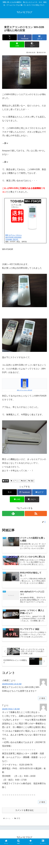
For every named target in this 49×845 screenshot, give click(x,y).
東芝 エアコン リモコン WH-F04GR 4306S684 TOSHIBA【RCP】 (13, 237)
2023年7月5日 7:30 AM (11, 709)
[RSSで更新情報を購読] (36, 513)
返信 (43, 698)
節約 (24, 481)
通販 (32, 481)
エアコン (16, 481)
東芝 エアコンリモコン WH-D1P (24, 390)
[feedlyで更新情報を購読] (13, 513)
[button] (32, 44)
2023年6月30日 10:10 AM (11, 684)
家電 (6, 481)
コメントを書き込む (24, 810)
